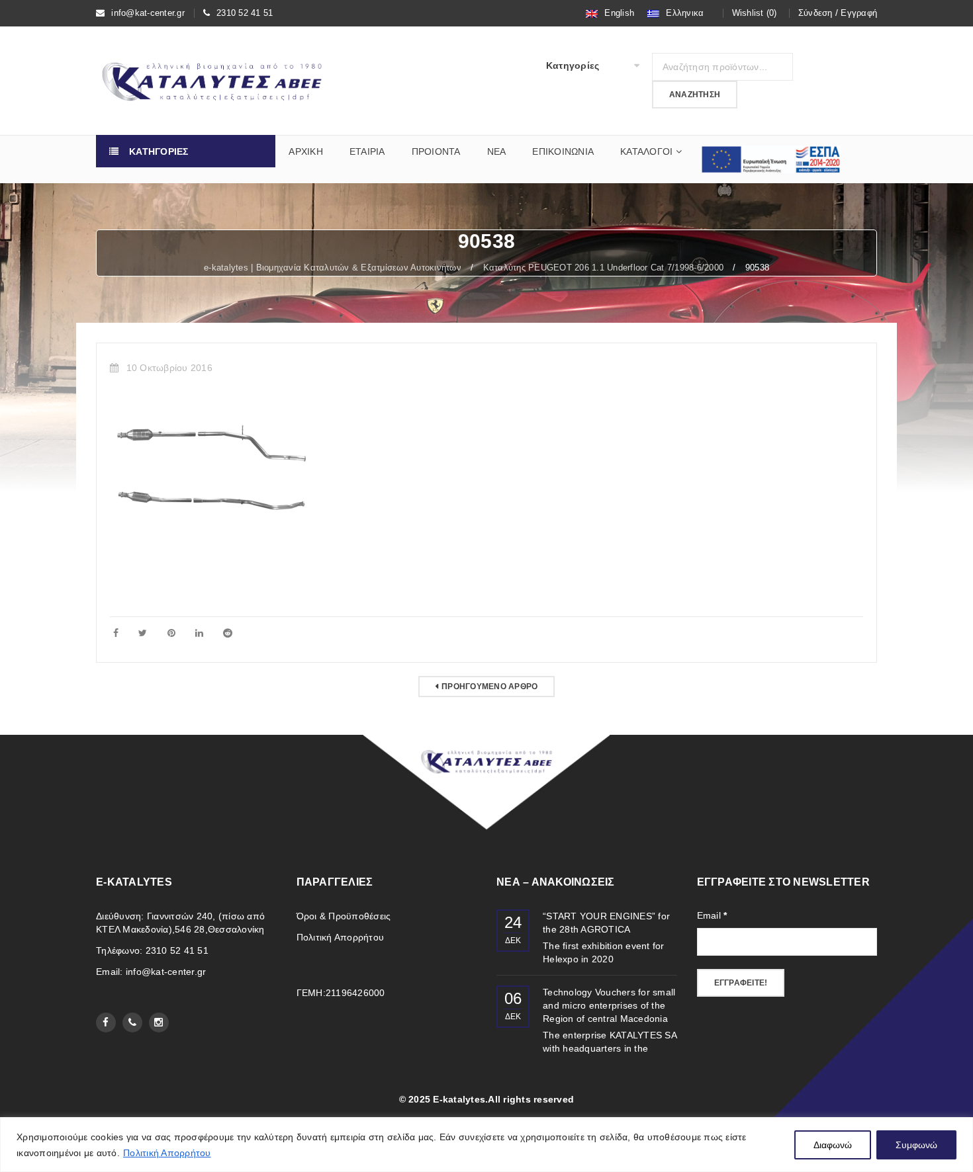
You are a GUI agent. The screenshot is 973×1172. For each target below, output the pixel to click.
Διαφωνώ (832, 1145)
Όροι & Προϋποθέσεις (344, 916)
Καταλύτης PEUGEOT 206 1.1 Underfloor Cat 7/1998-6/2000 (603, 267)
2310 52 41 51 (244, 13)
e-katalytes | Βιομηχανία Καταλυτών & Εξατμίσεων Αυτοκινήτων (332, 267)
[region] (486, 1144)
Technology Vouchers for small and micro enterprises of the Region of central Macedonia (609, 1005)
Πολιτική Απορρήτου (167, 1153)
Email (712, 915)
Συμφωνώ (916, 1145)
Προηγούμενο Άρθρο (489, 686)
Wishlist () (754, 13)
